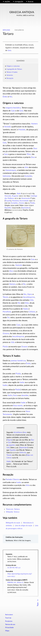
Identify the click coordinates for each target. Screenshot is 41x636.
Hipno (29, 294)
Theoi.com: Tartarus (13, 509)
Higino (9, 440)
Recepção (9, 78)
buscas (30, 2)
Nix (10, 97)
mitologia (6, 30)
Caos (13, 111)
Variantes (9, 75)
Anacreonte (25, 198)
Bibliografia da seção (13, 523)
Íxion (15, 395)
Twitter (8, 618)
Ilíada (19, 193)
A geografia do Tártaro (14, 69)
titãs (26, 167)
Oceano (6, 333)
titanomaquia (10, 170)
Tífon (29, 154)
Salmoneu (7, 176)
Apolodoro (26, 208)
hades (22, 382)
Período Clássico (12, 479)
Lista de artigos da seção (23, 525)
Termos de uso (10, 624)
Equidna (13, 450)
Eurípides (28, 176)
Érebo (5, 97)
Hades (25, 309)
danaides (24, 395)
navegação (19, 2)
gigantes (12, 445)
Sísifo (10, 395)
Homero (34, 124)
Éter (32, 440)
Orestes (21, 203)
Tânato (5, 297)
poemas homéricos (18, 361)
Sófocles (23, 452)
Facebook (9, 621)
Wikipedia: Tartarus (12, 512)
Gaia (9, 50)
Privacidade (9, 627)
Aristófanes (18, 432)
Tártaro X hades (11, 72)
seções (7, 2)
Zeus (35, 148)
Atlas (27, 303)
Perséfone (7, 312)
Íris (8, 317)
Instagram (9, 614)
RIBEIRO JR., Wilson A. (15, 582)
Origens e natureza (13, 66)
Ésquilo (8, 201)
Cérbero (32, 312)
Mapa (7, 631)
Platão (32, 203)
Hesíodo (7, 127)
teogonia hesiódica (13, 108)
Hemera (12, 284)
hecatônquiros (29, 297)
